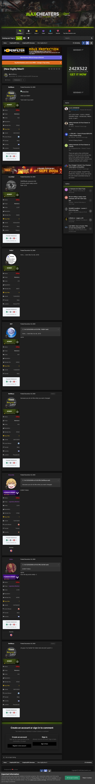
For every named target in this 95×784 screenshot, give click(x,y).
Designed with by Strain (11, 769)
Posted (80, 126)
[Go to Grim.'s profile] (11, 568)
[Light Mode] (28, 38)
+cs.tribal (11, 177)
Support (50, 33)
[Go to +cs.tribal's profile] (11, 185)
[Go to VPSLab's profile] (66, 134)
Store (36, 33)
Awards (58, 33)
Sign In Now (44, 744)
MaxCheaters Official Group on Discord (32, 57)
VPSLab (73, 137)
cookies (54, 778)
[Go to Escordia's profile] (11, 483)
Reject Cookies (87, 778)
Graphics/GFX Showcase (30, 76)
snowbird (71, 229)
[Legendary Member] (11, 550)
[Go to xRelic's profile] (66, 123)
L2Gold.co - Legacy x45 (76, 218)
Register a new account (19, 745)
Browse (20, 33)
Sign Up (19, 38)
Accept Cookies (73, 778)
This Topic (84, 38)
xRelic (72, 126)
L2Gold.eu (72, 220)
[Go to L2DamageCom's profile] (66, 108)
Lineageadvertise (75, 148)
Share (8, 80)
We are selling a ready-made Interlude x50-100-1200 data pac (77, 198)
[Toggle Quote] (23, 329)
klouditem (73, 169)
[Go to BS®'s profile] (11, 332)
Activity (28, 33)
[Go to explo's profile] (66, 189)
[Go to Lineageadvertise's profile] (66, 145)
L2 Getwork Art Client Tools (77, 189)
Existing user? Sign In (8, 38)
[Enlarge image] (24, 91)
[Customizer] (24, 38)
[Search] (92, 38)
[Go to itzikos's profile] (66, 209)
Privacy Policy (36, 778)
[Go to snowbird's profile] (66, 226)
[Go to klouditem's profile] (66, 166)
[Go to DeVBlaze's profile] (6, 75)
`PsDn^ (11, 250)
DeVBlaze (14, 74)
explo (70, 190)
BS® (11, 324)
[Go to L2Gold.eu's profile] (66, 218)
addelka (71, 202)
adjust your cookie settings (38, 779)
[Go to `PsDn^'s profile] (11, 259)
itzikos (70, 212)
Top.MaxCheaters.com (69, 33)
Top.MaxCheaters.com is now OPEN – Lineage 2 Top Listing (31, 62)
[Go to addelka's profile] (66, 197)
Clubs (43, 33)
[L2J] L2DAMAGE (74, 108)
